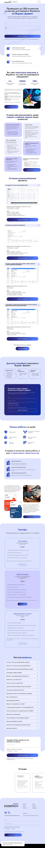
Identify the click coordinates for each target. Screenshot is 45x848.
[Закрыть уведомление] (23, 841)
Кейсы (24, 805)
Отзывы (34, 805)
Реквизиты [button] (25, 813)
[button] (11, 107)
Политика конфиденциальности (30, 815)
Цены (33, 804)
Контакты (34, 807)
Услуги (24, 804)
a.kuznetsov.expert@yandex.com (11, 815)
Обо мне (25, 807)
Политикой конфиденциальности (32, 39)
